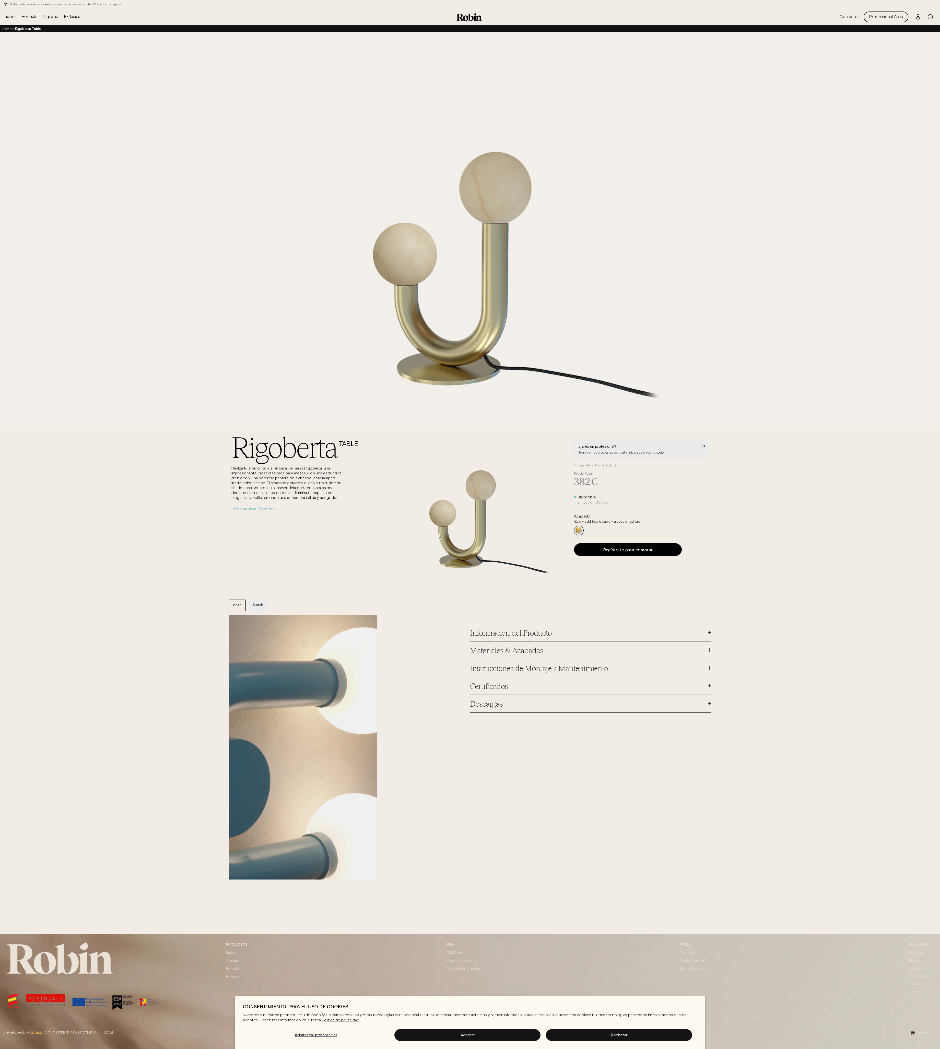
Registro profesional (462, 960)
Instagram (917, 952)
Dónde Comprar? (693, 960)
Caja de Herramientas (464, 968)
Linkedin (915, 960)
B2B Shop (454, 952)
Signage (232, 960)
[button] (930, 17)
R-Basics (233, 976)
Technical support (693, 968)
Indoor (230, 952)
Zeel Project (918, 968)
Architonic (916, 984)
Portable (232, 968)
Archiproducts (919, 976)
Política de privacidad (340, 1020)
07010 (611, 465)
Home (7, 29)
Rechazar (619, 1035)
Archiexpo (916, 992)
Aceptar (467, 1035)
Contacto (687, 952)
